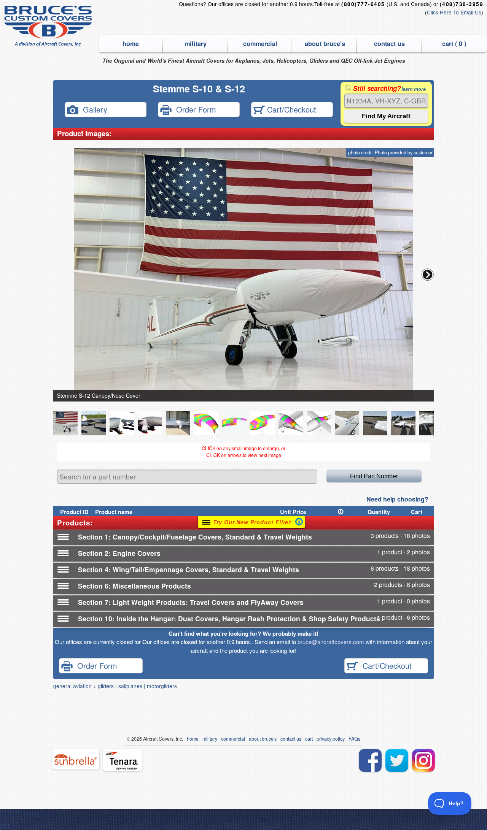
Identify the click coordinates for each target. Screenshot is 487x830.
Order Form (194, 108)
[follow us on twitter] (396, 760)
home (131, 43)
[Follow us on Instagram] (423, 760)
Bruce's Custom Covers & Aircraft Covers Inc (49, 26)
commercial (260, 43)
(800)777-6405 (363, 4)
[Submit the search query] (386, 116)
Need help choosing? (397, 499)
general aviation (72, 686)
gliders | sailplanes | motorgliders (137, 686)
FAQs (354, 738)
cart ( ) (454, 43)
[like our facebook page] (370, 760)
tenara (122, 760)
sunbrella (75, 759)
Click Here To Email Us (454, 12)
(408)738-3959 (461, 4)
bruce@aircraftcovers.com (331, 642)
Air (146, 738)
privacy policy (331, 738)
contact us (389, 43)
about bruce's (325, 43)
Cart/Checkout (290, 108)
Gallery (92, 108)
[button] (428, 274)
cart (309, 738)
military (196, 43)
